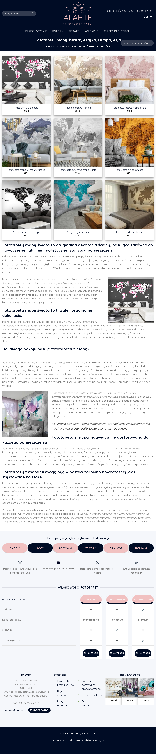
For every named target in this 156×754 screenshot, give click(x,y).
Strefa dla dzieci (116, 31)
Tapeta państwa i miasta (78, 107)
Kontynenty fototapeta (78, 232)
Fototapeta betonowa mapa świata (78, 170)
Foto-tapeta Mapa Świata (129, 232)
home (48, 46)
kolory (57, 31)
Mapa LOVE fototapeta (26, 107)
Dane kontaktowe (92, 695)
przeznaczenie (36, 31)
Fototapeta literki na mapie (26, 232)
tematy (74, 31)
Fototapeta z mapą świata (129, 170)
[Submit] (33, 13)
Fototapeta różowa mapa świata (129, 107)
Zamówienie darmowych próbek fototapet (91, 684)
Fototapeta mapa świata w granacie (26, 170)
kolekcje (91, 31)
